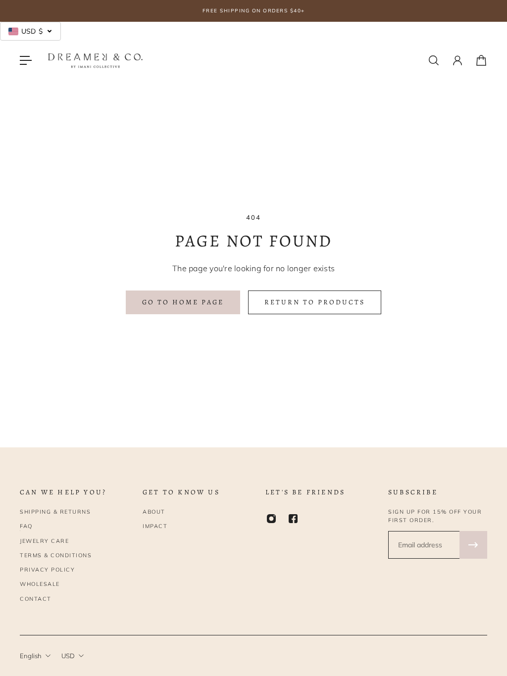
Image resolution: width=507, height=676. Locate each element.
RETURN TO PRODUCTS (314, 302)
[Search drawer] (434, 60)
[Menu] (26, 60)
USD (68, 656)
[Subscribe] (473, 545)
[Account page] (457, 60)
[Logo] (95, 60)
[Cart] (481, 60)
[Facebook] (293, 519)
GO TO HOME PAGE (183, 302)
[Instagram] (271, 519)
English (31, 656)
